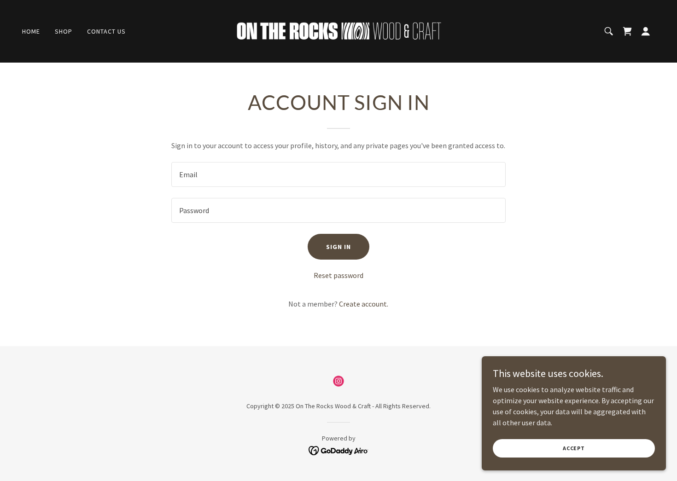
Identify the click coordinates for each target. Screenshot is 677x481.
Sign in (338, 247)
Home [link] (31, 31)
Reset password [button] (338, 275)
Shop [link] (63, 31)
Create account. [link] (363, 303)
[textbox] (338, 174)
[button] (645, 31)
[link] (338, 30)
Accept (574, 448)
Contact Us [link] (106, 31)
